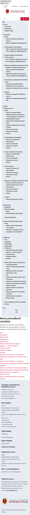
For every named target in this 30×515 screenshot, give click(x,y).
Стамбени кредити (11, 256)
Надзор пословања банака (13, 112)
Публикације (6, 205)
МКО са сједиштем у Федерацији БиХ (16, 51)
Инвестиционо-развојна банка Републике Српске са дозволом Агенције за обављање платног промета (17, 86)
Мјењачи (7, 92)
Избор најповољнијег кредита (14, 250)
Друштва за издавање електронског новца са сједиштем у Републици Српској (16, 69)
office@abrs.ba (11, 398)
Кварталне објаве (9, 209)
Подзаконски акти (8, 108)
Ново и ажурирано (7, 422)
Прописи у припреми (12, 129)
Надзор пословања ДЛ (12, 168)
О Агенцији (8, 26)
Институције (6, 34)
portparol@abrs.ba (12, 490)
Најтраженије (5, 420)
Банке (6, 37)
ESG (7, 275)
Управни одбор (9, 30)
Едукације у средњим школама (14, 271)
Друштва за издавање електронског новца (16, 65)
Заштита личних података (9, 426)
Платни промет (10, 298)
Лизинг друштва (9, 57)
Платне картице (10, 254)
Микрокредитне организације (13, 47)
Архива (8, 133)
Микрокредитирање (11, 264)
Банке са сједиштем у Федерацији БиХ (16, 43)
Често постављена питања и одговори (15, 302)
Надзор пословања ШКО (13, 154)
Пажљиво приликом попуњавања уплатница (14, 370)
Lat (16, 312)
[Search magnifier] (22, 18)
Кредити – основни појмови (14, 252)
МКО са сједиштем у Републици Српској (17, 49)
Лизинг (4, 412)
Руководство (8, 28)
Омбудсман (6, 237)
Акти (6, 239)
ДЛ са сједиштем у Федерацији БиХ (15, 61)
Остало (3, 465)
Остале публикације (10, 217)
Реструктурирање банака (13, 119)
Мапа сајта (4, 418)
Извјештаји (8, 207)
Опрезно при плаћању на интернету (16, 281)
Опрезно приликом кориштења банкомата (13, 368)
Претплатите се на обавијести (11, 472)
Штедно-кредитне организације (13, 55)
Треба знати (8, 248)
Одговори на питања (12, 131)
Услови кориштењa (7, 424)
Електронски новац (11, 273)
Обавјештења (8, 246)
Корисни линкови (8, 447)
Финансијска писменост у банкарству (15, 262)
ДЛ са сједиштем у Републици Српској (16, 59)
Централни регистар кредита (14, 296)
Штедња (8, 258)
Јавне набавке (6, 443)
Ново (26, 18)
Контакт (7, 304)
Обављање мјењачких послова (14, 199)
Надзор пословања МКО (13, 139)
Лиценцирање (10, 141)
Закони (5, 106)
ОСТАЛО (7, 197)
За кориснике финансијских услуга (13, 221)
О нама (5, 24)
